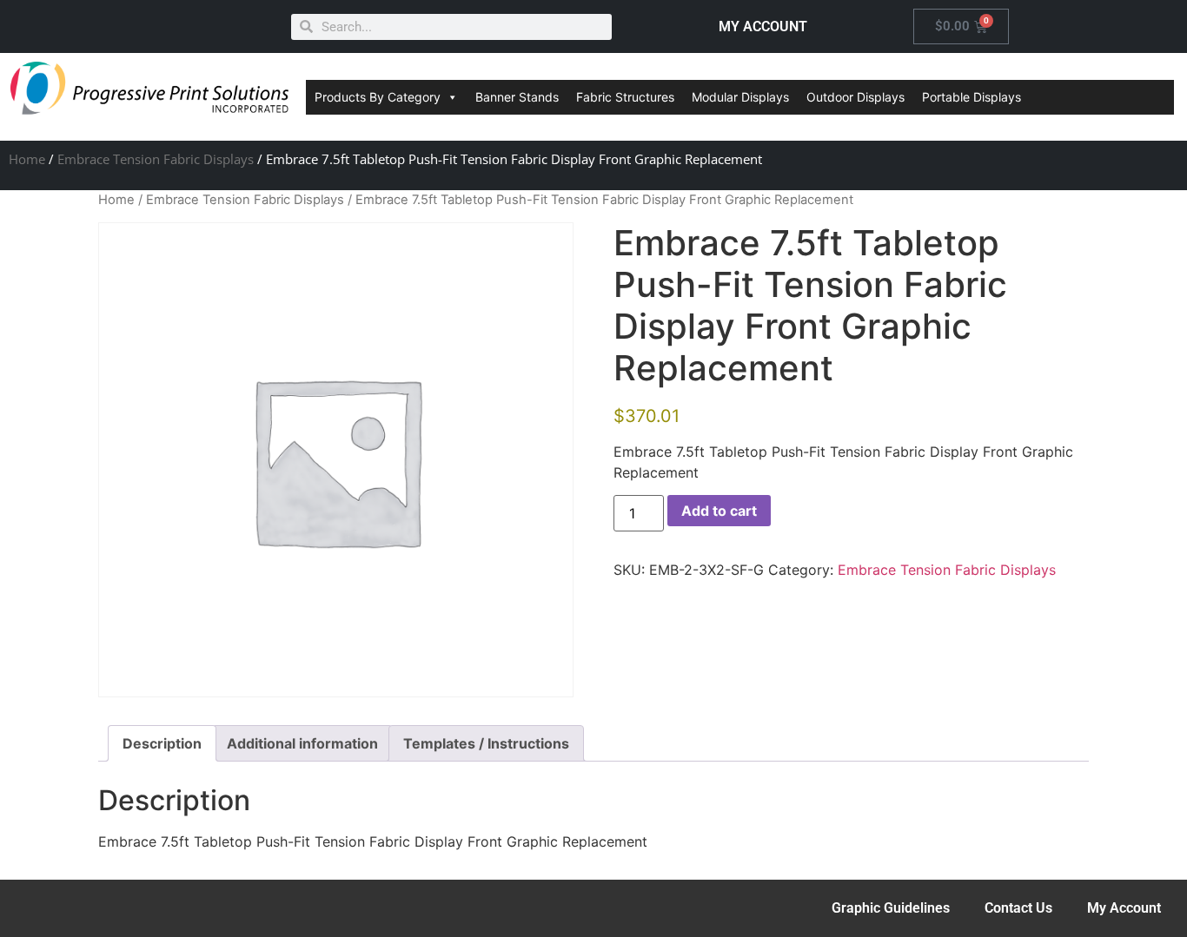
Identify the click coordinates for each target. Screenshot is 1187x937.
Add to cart (719, 510)
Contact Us (1018, 908)
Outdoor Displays (855, 96)
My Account (1124, 908)
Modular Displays (740, 96)
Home (27, 159)
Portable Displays (971, 96)
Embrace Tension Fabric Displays (155, 159)
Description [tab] (162, 743)
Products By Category (378, 96)
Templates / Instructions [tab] (486, 743)
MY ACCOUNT (763, 26)
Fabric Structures (625, 96)
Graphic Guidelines (891, 908)
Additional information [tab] (302, 743)
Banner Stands (517, 96)
